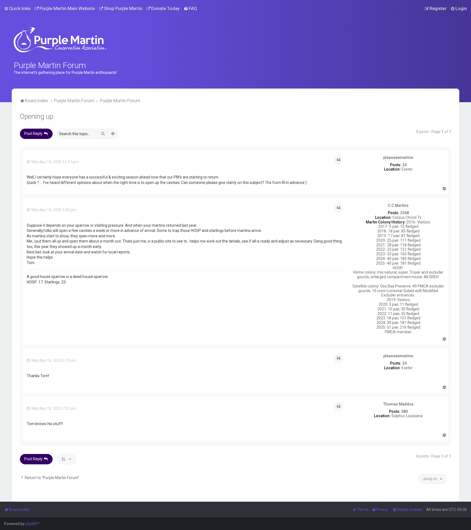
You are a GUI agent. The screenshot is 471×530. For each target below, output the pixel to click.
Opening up (36, 116)
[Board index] (60, 39)
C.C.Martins (398, 205)
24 (404, 165)
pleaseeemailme (398, 157)
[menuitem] (65, 8)
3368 (404, 213)
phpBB (31, 524)
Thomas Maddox (398, 404)
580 (404, 411)
